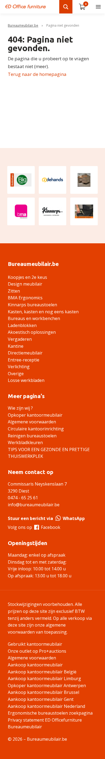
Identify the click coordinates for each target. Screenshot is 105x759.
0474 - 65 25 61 (23, 498)
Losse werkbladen (26, 380)
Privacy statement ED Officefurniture (45, 720)
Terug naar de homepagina (37, 74)
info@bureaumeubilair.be (34, 505)
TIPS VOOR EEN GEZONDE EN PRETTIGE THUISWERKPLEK (49, 453)
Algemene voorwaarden (32, 422)
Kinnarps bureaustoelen (32, 305)
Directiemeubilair (25, 353)
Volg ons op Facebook (34, 527)
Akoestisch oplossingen (32, 332)
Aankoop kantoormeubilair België (42, 672)
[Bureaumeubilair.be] (25, 6)
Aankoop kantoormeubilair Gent (41, 699)
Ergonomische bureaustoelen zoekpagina (50, 713)
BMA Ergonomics (25, 298)
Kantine (15, 346)
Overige (16, 374)
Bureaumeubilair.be (23, 25)
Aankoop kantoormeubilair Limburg (44, 678)
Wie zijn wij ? (20, 408)
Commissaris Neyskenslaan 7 (37, 484)
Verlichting (19, 367)
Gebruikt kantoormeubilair (35, 644)
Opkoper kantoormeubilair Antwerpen (47, 685)
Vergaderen (20, 339)
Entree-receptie (23, 360)
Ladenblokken (22, 325)
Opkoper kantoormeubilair (35, 415)
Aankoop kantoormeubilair (35, 665)
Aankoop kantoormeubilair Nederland (46, 706)
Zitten (14, 291)
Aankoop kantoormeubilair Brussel (43, 692)
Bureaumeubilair (25, 727)
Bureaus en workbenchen (34, 318)
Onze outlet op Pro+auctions (37, 651)
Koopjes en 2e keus (27, 277)
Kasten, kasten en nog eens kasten (43, 312)
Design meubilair (25, 284)
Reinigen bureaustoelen (32, 436)
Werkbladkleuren (25, 442)
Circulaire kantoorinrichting (36, 429)
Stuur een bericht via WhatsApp (46, 518)
